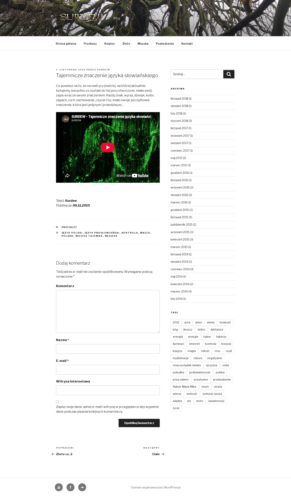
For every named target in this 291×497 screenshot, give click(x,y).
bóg (175, 329)
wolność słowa (212, 393)
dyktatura (216, 329)
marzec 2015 (179, 247)
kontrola (130, 232)
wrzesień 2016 (180, 187)
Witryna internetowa (73, 381)
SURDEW (103, 69)
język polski (72, 232)
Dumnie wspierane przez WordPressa (156, 487)
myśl (229, 351)
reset (205, 386)
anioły (211, 322)
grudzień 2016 (180, 172)
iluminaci (178, 343)
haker (207, 336)
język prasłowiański (102, 232)
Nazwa (62, 340)
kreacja (226, 343)
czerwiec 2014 (180, 269)
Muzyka (143, 43)
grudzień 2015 (180, 209)
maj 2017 (176, 158)
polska (68, 236)
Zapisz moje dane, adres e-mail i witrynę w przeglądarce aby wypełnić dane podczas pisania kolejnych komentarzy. (107, 409)
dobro (201, 329)
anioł (198, 322)
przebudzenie (222, 379)
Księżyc (109, 43)
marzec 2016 (179, 202)
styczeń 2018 (179, 120)
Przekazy (90, 43)
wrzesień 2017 (180, 135)
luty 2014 (177, 298)
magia (145, 232)
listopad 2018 (179, 98)
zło (189, 401)
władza (111, 236)
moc (218, 351)
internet (194, 343)
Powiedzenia (165, 43)
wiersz (177, 393)
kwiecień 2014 (180, 284)
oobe (225, 365)
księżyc (178, 351)
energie (193, 336)
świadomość (216, 401)
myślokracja (180, 358)
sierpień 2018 (179, 106)
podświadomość (200, 372)
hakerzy (221, 336)
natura (198, 358)
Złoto (126, 43)
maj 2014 (177, 276)
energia (178, 336)
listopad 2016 (179, 180)
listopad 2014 (179, 254)
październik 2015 (181, 224)
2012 (176, 322)
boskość (225, 322)
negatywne (214, 358)
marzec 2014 (179, 291)
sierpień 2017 (179, 143)
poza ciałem (181, 379)
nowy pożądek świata (187, 365)
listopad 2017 (179, 128)
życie (176, 408)
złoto (199, 401)
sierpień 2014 (179, 261)
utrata (218, 386)
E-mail (62, 361)
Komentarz (65, 286)
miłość (205, 351)
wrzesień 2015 (180, 232)
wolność (191, 393)
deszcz (187, 329)
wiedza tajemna (89, 236)
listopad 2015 (179, 217)
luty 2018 (177, 113)
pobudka (178, 372)
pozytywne (201, 379)
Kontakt (187, 43)
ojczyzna (211, 365)
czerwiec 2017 (180, 150)
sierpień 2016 (179, 195)
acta (187, 322)
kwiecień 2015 (180, 239)
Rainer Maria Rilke (184, 386)
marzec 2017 (179, 165)
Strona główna (66, 43)
